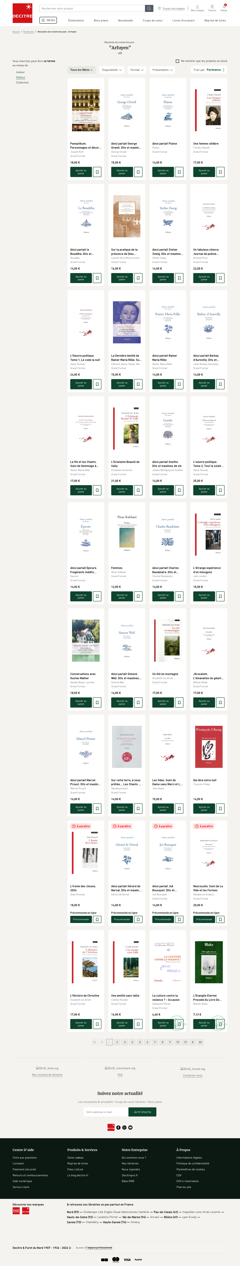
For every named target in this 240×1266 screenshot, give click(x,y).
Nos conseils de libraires (47, 1074)
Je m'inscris (142, 1112)
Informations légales (189, 1157)
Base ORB (128, 1181)
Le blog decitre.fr (77, 1175)
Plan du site (183, 1187)
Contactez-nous (192, 1075)
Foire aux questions (25, 1157)
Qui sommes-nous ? (134, 1157)
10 (177, 1042)
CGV (178, 1175)
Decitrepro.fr (130, 1175)
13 (185, 1042)
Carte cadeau (75, 1157)
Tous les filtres (80, 69)
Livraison (18, 1163)
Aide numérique (22, 1181)
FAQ (120, 1074)
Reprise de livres (77, 1163)
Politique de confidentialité (192, 1163)
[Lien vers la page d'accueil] (22, 13)
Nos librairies (130, 1163)
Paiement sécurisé (24, 1169)
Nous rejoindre (131, 1169)
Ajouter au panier (81, 172)
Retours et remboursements (30, 1175)
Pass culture (75, 1169)
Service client (21, 1187)
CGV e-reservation (187, 1181)
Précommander (81, 919)
